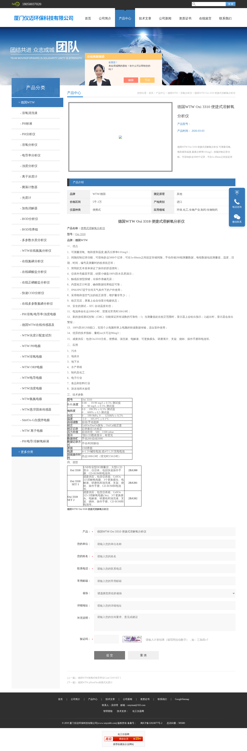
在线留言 (205, 18)
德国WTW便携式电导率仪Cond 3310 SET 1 (99, 677)
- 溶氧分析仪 (28, 144)
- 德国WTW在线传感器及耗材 (37, 326)
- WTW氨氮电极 (31, 399)
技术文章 (145, 18)
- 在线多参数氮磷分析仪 (36, 303)
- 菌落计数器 (28, 187)
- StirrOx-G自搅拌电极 (35, 420)
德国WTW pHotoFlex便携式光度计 (95, 682)
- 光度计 (25, 197)
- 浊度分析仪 (28, 166)
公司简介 (105, 18)
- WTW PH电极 (30, 346)
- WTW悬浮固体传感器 (35, 409)
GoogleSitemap (182, 699)
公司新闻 (165, 18)
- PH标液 (26, 123)
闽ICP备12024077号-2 (151, 723)
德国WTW (173, 93)
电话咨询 (237, 207)
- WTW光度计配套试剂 (35, 335)
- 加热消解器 (28, 208)
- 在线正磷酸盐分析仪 (35, 282)
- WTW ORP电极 (31, 367)
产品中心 (125, 18)
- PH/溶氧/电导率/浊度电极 (38, 314)
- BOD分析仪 (29, 218)
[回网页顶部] (237, 193)
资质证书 (185, 18)
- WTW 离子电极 (31, 430)
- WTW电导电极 (31, 377)
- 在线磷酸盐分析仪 (33, 271)
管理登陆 (108, 711)
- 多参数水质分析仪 (33, 240)
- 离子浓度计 (28, 176)
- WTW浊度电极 (31, 388)
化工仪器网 (138, 711)
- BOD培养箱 (29, 229)
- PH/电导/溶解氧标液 (34, 441)
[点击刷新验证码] (132, 639)
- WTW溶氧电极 (31, 356)
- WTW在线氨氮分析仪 (35, 250)
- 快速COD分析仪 (32, 293)
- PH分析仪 (27, 134)
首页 (88, 18)
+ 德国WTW (26, 102)
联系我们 (225, 18)
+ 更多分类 (25, 451)
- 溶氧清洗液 (28, 113)
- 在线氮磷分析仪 (32, 261)
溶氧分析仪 (186, 93)
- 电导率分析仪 (30, 155)
